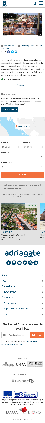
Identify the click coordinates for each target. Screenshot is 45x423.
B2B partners (9, 303)
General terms (9, 286)
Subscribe (36, 335)
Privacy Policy (9, 292)
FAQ (4, 280)
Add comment (11, 109)
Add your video (10, 46)
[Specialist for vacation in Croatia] (23, 253)
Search (22, 174)
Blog (4, 314)
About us (6, 275)
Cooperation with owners (15, 308)
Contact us (7, 297)
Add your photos (27, 46)
